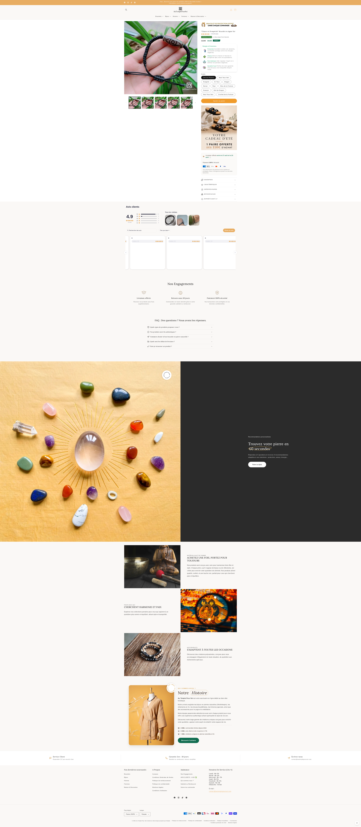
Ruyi (214, 86)
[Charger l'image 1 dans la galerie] (135, 103)
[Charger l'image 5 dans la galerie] (187, 103)
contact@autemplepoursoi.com (220, 791)
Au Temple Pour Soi (141, 820)
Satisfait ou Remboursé (188, 784)
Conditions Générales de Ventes (162, 777)
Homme (126, 780)
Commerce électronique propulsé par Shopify (158, 820)
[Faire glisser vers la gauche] (126, 103)
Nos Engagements (187, 774)
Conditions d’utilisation (209, 820)
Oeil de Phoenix (208, 77)
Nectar (205, 86)
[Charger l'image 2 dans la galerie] (148, 103)
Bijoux (126, 777)
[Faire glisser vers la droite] (195, 103)
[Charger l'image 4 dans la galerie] (174, 103)
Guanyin (206, 90)
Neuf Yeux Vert (224, 77)
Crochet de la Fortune (225, 94)
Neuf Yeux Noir (208, 94)
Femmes (127, 784)
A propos (155, 774)
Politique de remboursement (161, 780)
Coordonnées (233, 820)
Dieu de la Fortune (226, 86)
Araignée (206, 82)
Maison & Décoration (131, 787)
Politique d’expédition (222, 820)
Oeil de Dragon (219, 90)
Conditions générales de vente (218, 822)
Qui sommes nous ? (187, 780)
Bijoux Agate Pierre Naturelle (222, 37)
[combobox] (164, 230)
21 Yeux (217, 82)
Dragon (226, 82)
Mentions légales (157, 787)
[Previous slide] (126, 252)
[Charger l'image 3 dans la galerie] (161, 103)
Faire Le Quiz (257, 464)
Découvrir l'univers (188, 740)
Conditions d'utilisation (159, 790)
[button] (126, 10)
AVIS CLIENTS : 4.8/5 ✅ (189, 777)
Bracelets (127, 774)
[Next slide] (235, 252)
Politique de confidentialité (161, 784)
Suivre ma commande (188, 787)
